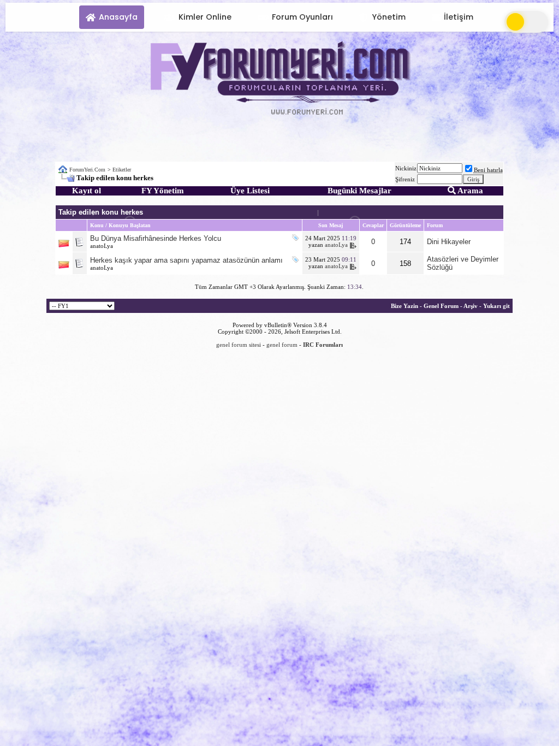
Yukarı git (496, 306)
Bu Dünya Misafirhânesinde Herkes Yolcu (155, 238)
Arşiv (470, 306)
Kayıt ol (86, 190)
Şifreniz (405, 179)
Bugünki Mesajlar (359, 190)
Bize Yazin (404, 306)
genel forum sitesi (238, 344)
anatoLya (101, 245)
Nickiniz (406, 168)
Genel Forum (441, 306)
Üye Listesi (250, 190)
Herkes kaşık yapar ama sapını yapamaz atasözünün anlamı (186, 260)
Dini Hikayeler (449, 242)
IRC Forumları (323, 344)
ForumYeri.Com (87, 170)
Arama (469, 190)
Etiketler (121, 170)
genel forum (282, 344)
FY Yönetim (162, 190)
